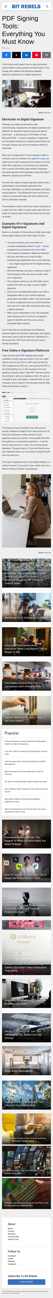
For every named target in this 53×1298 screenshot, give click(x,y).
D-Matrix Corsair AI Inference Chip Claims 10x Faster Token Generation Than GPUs (25, 967)
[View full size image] (26, 93)
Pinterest (11, 1261)
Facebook (12, 1256)
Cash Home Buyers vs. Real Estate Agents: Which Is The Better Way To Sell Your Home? (25, 717)
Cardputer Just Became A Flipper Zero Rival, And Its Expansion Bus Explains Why (26, 1204)
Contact (11, 1231)
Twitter (11, 1259)
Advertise (11, 1234)
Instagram (12, 1264)
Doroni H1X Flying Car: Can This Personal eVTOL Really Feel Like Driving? (23, 1035)
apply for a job (38, 158)
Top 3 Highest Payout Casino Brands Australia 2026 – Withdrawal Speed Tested (25, 1139)
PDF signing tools (29, 355)
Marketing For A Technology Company (26, 617)
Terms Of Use (13, 1239)
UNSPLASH (47, 113)
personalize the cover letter (32, 249)
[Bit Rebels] (25, 8)
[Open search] (48, 5)
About (10, 1228)
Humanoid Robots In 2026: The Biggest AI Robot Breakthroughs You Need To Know (25, 841)
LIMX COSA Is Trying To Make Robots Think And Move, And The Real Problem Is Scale (26, 909)
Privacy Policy (13, 1237)
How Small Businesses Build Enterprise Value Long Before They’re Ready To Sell (26, 649)
